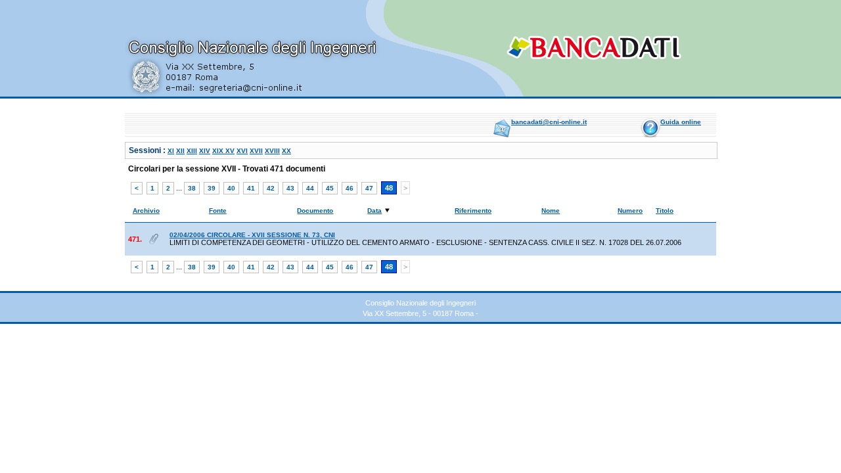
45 (330, 188)
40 (231, 188)
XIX (218, 150)
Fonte (218, 210)
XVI (242, 150)
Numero (630, 210)
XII (180, 150)
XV (230, 150)
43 (290, 188)
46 (349, 188)
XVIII (272, 150)
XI (171, 150)
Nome (550, 210)
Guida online (680, 121)
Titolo (664, 210)
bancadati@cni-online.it (549, 121)
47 (369, 188)
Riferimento (473, 210)
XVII (256, 150)
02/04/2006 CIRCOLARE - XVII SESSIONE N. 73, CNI (252, 234)
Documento (315, 210)
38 (192, 188)
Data (374, 210)
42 (271, 188)
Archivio (146, 210)
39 (212, 188)
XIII (192, 150)
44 (310, 188)
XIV (204, 150)
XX (286, 150)
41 (251, 188)
